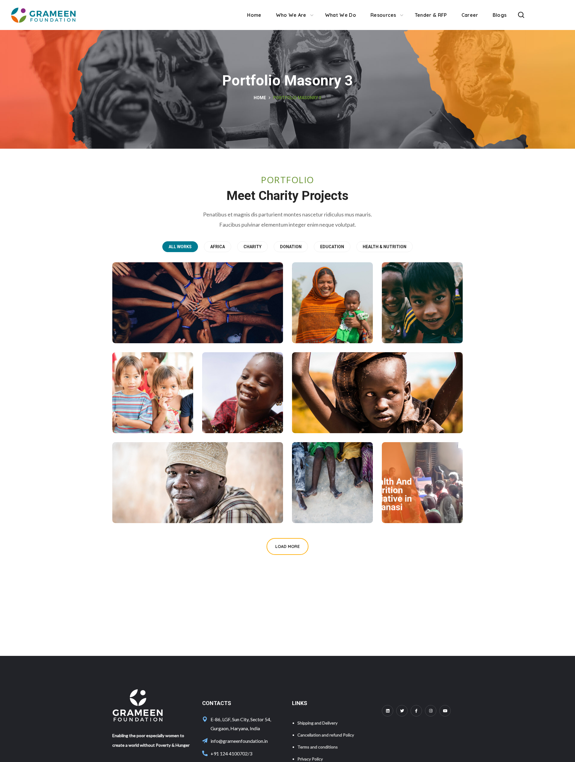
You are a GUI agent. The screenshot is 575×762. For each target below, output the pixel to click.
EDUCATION (332, 246)
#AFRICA (412, 330)
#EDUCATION (151, 420)
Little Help (324, 320)
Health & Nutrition (384, 246)
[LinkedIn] (387, 710)
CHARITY (252, 246)
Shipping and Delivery (317, 722)
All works (180, 246)
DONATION (291, 246)
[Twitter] (402, 710)
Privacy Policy (310, 758)
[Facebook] (416, 710)
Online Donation (332, 410)
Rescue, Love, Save (159, 320)
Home (260, 97)
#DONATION (150, 330)
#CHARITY (325, 330)
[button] (521, 15)
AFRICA (217, 246)
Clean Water (237, 410)
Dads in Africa (150, 500)
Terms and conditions (317, 746)
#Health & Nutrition (416, 504)
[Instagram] (430, 710)
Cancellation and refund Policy (325, 734)
